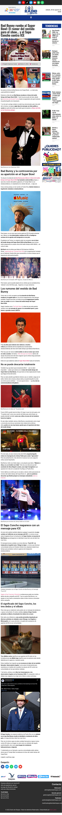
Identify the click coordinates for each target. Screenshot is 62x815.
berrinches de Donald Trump (11, 99)
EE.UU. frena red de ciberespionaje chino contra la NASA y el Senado (56, 115)
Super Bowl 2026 (24, 361)
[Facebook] (19, 2)
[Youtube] (34, 2)
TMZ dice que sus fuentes (24, 354)
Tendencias (34, 64)
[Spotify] (38, 2)
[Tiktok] (27, 2)
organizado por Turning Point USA (14, 251)
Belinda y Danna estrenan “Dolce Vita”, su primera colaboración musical (56, 133)
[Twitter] (31, 2)
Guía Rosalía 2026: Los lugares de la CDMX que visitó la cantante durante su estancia (56, 36)
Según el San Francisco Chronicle (10, 594)
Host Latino (53, 810)
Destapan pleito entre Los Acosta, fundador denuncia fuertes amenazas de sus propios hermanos (56, 58)
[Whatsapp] (42, 2)
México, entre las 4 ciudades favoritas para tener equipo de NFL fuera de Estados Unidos (56, 78)
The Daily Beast (17, 306)
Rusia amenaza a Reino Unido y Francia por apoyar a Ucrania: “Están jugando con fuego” (56, 97)
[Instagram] (23, 2)
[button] (31, 17)
